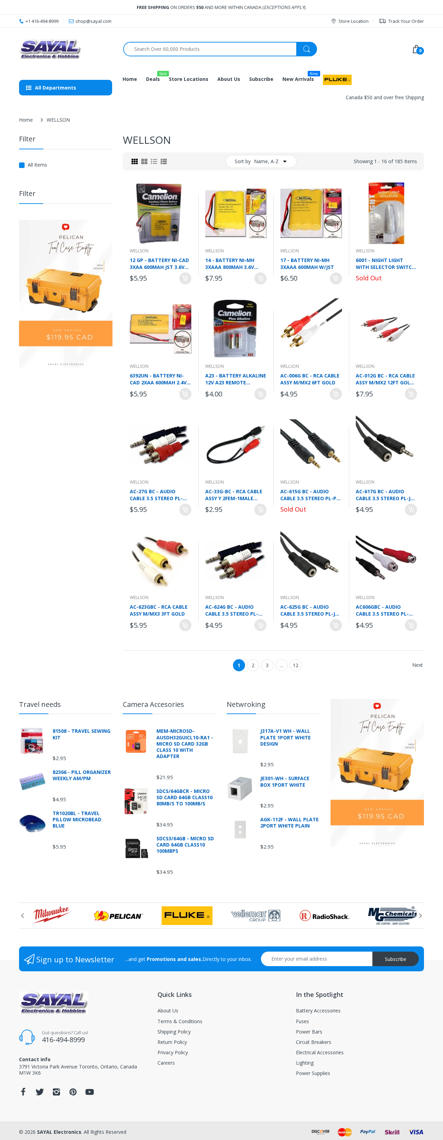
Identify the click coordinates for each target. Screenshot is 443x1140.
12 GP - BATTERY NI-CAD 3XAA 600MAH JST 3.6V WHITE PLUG (159, 263)
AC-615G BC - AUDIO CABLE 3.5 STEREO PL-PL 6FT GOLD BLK (309, 494)
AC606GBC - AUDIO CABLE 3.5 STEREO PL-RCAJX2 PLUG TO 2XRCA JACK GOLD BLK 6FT (384, 610)
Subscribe (395, 959)
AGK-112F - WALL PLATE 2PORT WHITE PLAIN (289, 822)
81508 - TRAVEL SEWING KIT (81, 734)
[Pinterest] (73, 1094)
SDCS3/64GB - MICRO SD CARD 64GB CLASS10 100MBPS (185, 844)
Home (26, 119)
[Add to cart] (185, 278)
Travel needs (40, 704)
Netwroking (246, 704)
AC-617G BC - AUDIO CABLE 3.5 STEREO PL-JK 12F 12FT (385, 494)
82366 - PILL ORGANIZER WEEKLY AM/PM (82, 775)
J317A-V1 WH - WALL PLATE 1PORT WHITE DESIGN (285, 737)
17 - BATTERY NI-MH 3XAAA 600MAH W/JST (307, 263)
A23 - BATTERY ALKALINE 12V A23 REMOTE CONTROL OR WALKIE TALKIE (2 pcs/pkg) (235, 378)
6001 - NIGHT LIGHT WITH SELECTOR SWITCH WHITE (385, 263)
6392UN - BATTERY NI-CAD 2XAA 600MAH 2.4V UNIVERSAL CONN (158, 378)
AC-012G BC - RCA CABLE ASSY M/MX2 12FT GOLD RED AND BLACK (385, 378)
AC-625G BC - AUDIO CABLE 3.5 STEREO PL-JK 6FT (309, 610)
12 (295, 665)
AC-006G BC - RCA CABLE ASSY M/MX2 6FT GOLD (310, 378)
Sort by (243, 161)
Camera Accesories (153, 704)
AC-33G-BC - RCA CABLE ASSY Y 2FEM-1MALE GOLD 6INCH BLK (233, 494)
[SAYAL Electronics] (66, 49)
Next (417, 665)
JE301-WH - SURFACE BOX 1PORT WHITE (284, 781)
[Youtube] (89, 1094)
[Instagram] (56, 1094)
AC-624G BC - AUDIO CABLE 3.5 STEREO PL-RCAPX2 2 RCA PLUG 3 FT (235, 610)
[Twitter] (40, 1094)
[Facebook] (23, 1094)
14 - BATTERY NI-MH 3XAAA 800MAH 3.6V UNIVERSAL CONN (229, 263)
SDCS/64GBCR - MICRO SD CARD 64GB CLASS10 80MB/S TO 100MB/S (184, 797)
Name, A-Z (266, 161)
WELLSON (139, 251)
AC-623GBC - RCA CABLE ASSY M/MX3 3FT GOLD (159, 610)
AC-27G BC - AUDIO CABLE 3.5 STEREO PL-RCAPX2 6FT (156, 494)
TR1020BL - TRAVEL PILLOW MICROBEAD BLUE (77, 819)
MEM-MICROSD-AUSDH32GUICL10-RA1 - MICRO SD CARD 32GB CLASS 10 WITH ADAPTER (184, 743)
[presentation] (22, 915)
